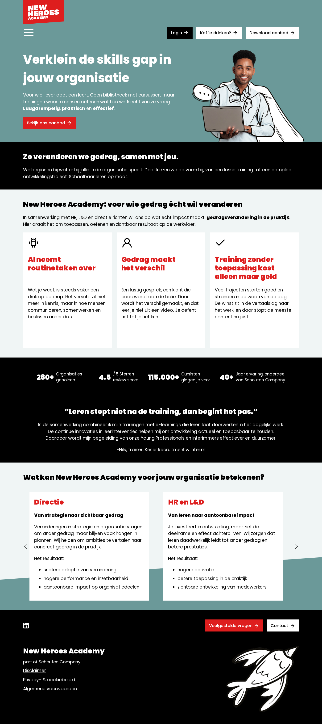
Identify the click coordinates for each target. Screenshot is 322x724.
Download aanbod (269, 33)
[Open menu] (28, 32)
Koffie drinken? (215, 33)
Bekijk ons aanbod (46, 123)
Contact (279, 625)
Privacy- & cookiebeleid (49, 680)
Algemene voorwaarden (50, 689)
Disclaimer (34, 670)
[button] (25, 546)
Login (176, 33)
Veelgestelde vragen (230, 625)
